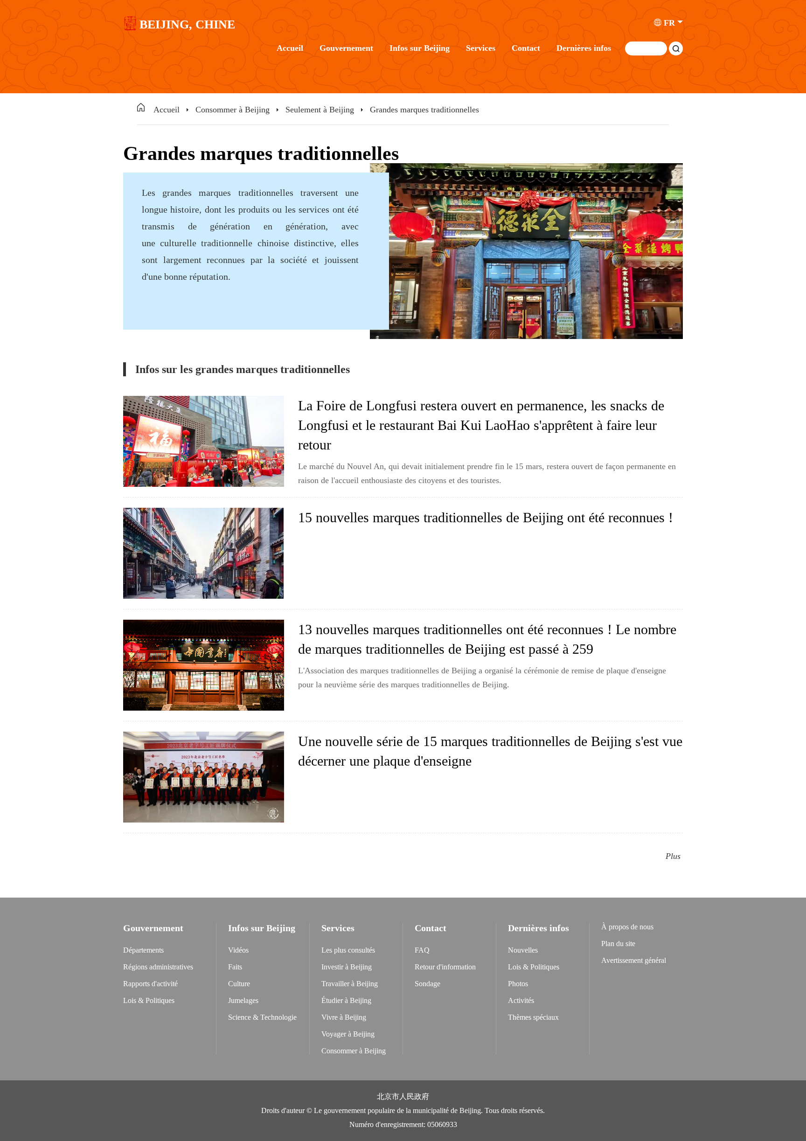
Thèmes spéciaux (533, 1017)
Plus (673, 856)
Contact (526, 48)
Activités (521, 1000)
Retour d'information (445, 967)
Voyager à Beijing (348, 1034)
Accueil (290, 48)
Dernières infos (583, 48)
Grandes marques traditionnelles (424, 109)
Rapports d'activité (150, 984)
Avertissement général (633, 960)
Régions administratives (158, 967)
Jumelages (243, 1000)
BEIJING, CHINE (187, 25)
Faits (235, 967)
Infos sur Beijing (419, 48)
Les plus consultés (348, 950)
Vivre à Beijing (343, 1017)
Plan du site (618, 943)
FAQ (422, 950)
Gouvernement (346, 48)
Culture (239, 984)
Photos (518, 984)
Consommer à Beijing (232, 109)
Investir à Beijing (346, 967)
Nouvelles (523, 950)
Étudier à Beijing (346, 1000)
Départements (143, 950)
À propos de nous (627, 927)
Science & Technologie (262, 1017)
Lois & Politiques (148, 1000)
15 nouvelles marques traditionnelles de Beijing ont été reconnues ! (485, 517)
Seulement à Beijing (319, 109)
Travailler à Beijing (349, 984)
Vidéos (238, 950)
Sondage (427, 984)
